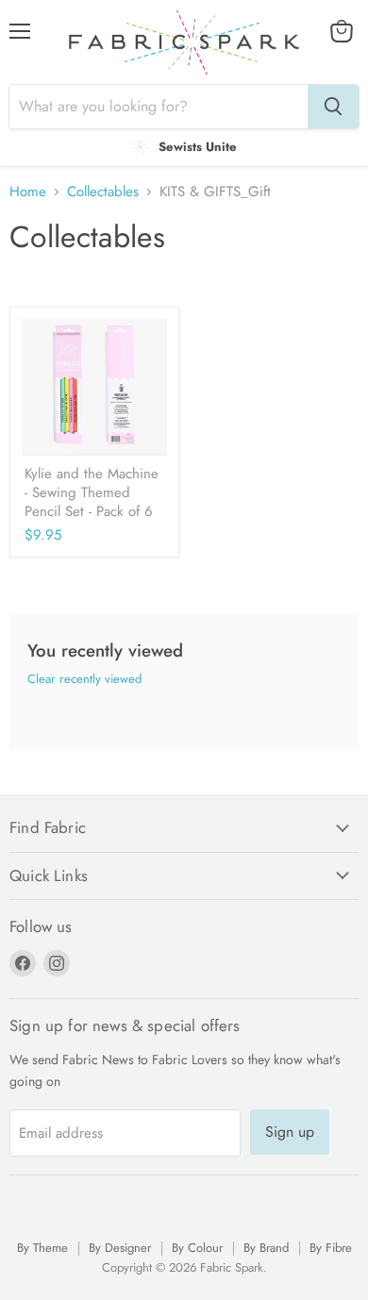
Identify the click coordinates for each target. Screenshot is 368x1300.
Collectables (103, 192)
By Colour (197, 1248)
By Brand (266, 1248)
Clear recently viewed (84, 679)
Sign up (289, 1131)
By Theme (42, 1248)
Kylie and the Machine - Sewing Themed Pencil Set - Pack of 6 (92, 492)
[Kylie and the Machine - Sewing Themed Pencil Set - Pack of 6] (94, 387)
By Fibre (330, 1248)
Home (27, 192)
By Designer (120, 1248)
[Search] (333, 106)
